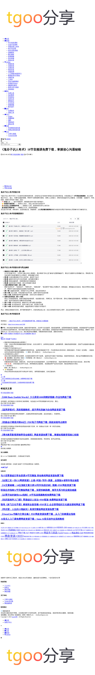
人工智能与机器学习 (15, 73)
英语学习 (70, 536)
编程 (9, 120)
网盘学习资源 (54, 532)
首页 (7, 39)
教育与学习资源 (13, 87)
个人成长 (34, 527)
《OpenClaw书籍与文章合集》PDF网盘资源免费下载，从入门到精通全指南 (38, 514)
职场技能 (46, 536)
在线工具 (78, 527)
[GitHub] (5, 467)
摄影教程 (39, 530)
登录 (9, 139)
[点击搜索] (19, 145)
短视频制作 (5, 533)
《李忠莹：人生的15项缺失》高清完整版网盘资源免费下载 (30, 509)
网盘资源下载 (29, 536)
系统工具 (11, 112)
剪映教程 (71, 527)
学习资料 (86, 527)
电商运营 (71, 530)
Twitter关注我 (12, 135)
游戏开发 (11, 77)
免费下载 (42, 527)
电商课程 (63, 530)
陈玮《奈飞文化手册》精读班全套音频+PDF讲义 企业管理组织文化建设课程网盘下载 (43, 504)
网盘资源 (14, 535)
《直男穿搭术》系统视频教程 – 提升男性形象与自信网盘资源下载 (33, 409)
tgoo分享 (14, 617)
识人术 (22, 333)
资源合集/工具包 (13, 46)
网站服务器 (8, 603)
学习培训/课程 (12, 42)
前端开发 (11, 64)
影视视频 (11, 56)
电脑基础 (11, 118)
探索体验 (11, 105)
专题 (7, 126)
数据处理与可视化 (14, 75)
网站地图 (7, 591)
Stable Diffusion (26, 527)
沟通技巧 (11, 333)
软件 (7, 108)
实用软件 (11, 110)
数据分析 (48, 530)
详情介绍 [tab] (9, 186)
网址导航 (7, 589)
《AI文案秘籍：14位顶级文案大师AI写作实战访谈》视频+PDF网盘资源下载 (38, 485)
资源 (7, 40)
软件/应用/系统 (13, 50)
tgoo (2, 337)
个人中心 (7, 585)
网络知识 (11, 122)
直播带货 (89, 530)
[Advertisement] (47, 171)
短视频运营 (14, 533)
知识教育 (11, 95)
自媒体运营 (54, 536)
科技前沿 (11, 97)
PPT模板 (17, 527)
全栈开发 (11, 67)
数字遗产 (11, 106)
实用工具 (11, 93)
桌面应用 (11, 71)
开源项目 (14, 530)
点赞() (14, 339)
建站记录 (11, 124)
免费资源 (51, 527)
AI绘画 (10, 527)
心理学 (5, 333)
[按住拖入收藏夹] (1, 446)
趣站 (7, 91)
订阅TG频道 (12, 133)
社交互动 (11, 103)
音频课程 (28, 333)
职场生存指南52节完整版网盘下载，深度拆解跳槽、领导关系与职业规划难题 (38, 490)
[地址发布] (7, 467)
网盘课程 (78, 533)
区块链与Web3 (13, 83)
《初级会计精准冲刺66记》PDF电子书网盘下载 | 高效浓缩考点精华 (34, 422)
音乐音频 (11, 58)
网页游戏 (38, 536)
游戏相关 (11, 52)
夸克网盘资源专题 (14, 128)
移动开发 (11, 69)
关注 (7, 132)
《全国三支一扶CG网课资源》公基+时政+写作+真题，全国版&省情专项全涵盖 (40, 480)
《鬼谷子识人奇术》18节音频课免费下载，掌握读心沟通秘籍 (28, 321)
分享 (3, 339)
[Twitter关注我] (3, 467)
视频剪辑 (78, 536)
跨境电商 (16, 538)
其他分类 (11, 60)
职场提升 (17, 333)
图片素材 (11, 54)
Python (10, 116)
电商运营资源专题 (14, 130)
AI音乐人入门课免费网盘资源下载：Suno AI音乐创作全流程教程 (32, 519)
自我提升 (63, 536)
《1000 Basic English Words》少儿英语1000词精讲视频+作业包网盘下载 (36, 397)
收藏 (8, 339)
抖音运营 (31, 530)
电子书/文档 (12, 48)
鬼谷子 (34, 333)
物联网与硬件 (12, 85)
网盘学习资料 (37, 533)
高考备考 (36, 538)
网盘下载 (24, 533)
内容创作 (61, 527)
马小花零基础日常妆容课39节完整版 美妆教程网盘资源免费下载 (32, 475)
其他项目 (11, 89)
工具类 (10, 79)
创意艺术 (11, 99)
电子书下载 (80, 530)
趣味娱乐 (11, 101)
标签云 (6, 587)
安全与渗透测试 (13, 81)
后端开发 (11, 66)
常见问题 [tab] (9, 188)
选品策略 (23, 538)
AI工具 (4, 527)
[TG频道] (1, 467)
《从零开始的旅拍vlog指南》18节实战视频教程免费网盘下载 (30, 495)
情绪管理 (24, 530)
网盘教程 (67, 533)
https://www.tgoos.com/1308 (16, 324)
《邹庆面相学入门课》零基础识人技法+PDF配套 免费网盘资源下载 (34, 499)
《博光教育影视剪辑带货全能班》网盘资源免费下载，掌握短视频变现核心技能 (40, 435)
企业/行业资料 (12, 44)
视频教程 (87, 536)
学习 (7, 114)
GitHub (8, 62)
